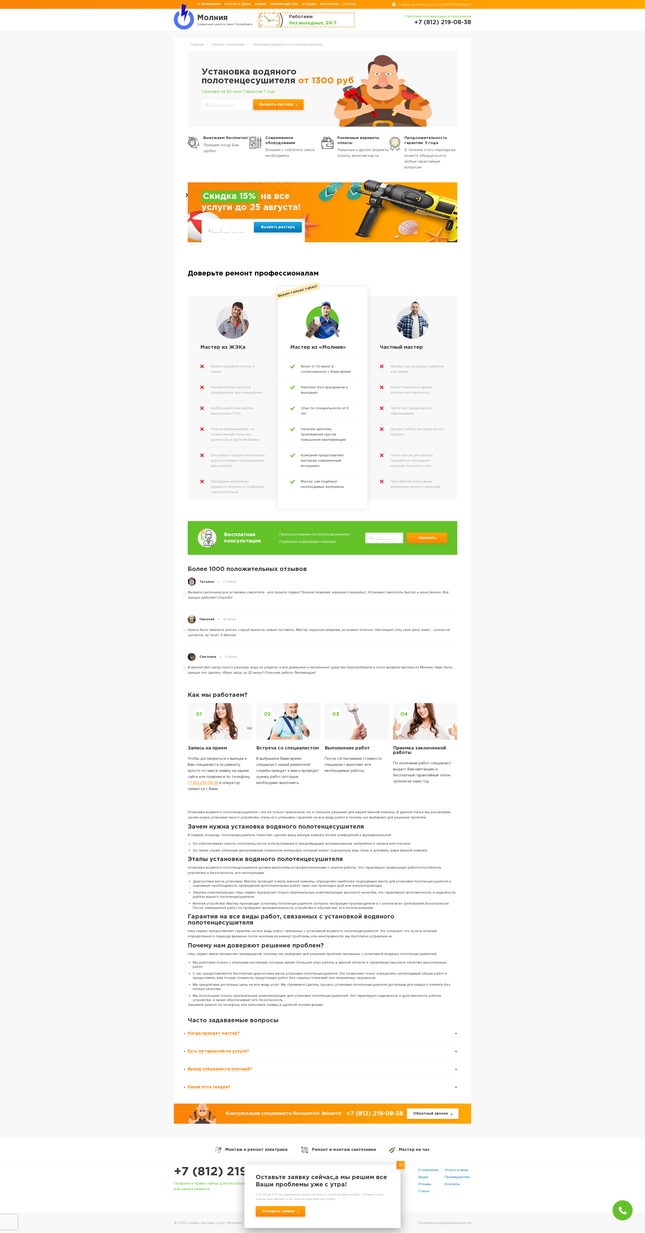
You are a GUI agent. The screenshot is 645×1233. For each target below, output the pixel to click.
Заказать (427, 537)
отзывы (309, 4)
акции (260, 4)
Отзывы (424, 1184)
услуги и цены (237, 4)
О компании (209, 4)
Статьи (423, 1191)
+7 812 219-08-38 (203, 782)
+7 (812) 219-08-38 (442, 22)
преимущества (284, 4)
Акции (423, 1177)
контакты (329, 4)
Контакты (452, 1184)
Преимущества (457, 1177)
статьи (349, 4)
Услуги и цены (456, 1170)
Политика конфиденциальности (444, 1223)
